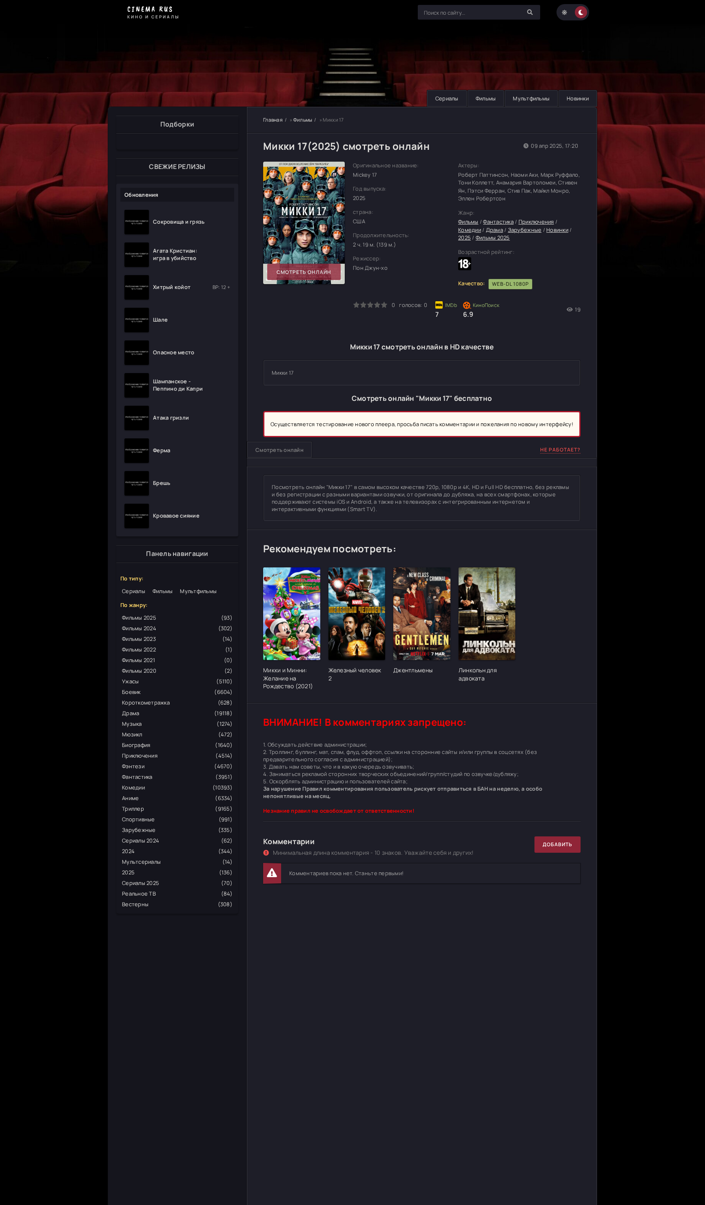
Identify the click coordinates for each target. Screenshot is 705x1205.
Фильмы (486, 98)
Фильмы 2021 (177, 660)
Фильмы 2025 (177, 617)
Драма (177, 713)
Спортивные (177, 819)
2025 (177, 872)
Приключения (177, 755)
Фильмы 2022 (177, 649)
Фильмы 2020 (177, 670)
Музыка (177, 723)
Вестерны (177, 904)
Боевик (177, 692)
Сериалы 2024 (177, 840)
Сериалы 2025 (177, 883)
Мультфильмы (531, 98)
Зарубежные (177, 830)
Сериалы (447, 98)
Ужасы (177, 681)
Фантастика (177, 776)
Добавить (557, 844)
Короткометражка (177, 702)
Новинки (578, 98)
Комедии (177, 787)
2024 (177, 851)
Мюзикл (177, 734)
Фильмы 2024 (177, 628)
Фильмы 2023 (177, 639)
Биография (177, 745)
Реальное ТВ (177, 893)
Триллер (177, 808)
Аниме (177, 798)
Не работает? (560, 449)
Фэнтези (177, 766)
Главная (273, 119)
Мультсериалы (177, 861)
